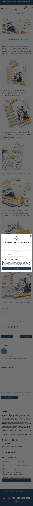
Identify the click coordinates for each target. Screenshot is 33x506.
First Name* (4, 244)
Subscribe (16, 268)
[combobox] (19, 252)
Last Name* (19, 244)
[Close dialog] (31, 236)
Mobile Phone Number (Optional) (23, 249)
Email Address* (5, 249)
